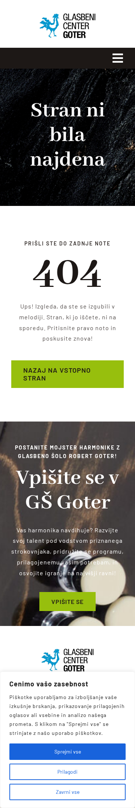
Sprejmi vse (67, 751)
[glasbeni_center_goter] (67, 651)
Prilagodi (67, 771)
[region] (67, 739)
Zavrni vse (68, 792)
